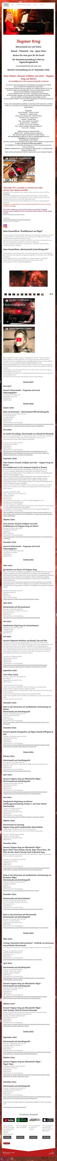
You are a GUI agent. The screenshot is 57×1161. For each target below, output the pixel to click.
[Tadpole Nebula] (38, 294)
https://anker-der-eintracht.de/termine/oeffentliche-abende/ (21, 599)
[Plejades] (10, 294)
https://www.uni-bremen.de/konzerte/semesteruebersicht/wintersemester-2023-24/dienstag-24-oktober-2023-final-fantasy (26, 1025)
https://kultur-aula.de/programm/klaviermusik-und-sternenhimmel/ (23, 909)
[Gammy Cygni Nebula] (30, 294)
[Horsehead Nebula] (28, 279)
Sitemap (13, 1152)
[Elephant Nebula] (42, 294)
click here (7, 1137)
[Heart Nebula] (26, 294)
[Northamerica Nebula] (18, 294)
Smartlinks (6, 194)
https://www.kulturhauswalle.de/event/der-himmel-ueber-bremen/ (22, 959)
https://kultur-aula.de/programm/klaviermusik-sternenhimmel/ (21, 618)
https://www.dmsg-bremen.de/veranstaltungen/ (17, 771)
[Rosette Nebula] (13, 294)
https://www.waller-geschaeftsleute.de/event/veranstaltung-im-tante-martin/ (25, 927)
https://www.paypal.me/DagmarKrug (13, 214)
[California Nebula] (5, 294)
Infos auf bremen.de (28, 147)
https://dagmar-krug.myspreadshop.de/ (14, 1107)
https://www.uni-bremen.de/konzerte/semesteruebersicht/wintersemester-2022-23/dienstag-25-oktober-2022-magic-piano (26, 1075)
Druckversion (8, 1152)
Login (52, 1152)
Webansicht (51, 1153)
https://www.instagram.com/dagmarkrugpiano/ (17, 220)
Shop (14, 206)
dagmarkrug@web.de (45, 145)
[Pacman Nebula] (22, 294)
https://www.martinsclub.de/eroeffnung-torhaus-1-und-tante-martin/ (23, 817)
